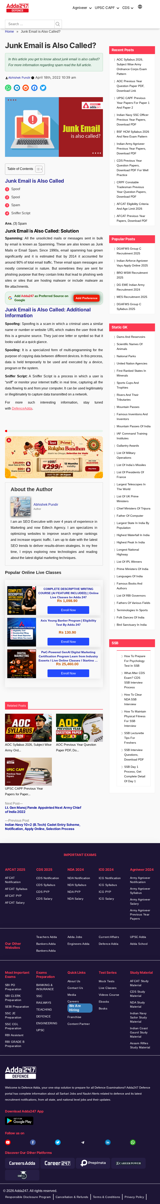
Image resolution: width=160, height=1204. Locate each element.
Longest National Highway (128, 552)
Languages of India (130, 576)
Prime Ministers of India (132, 569)
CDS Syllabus (45, 885)
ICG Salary (106, 898)
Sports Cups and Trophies (128, 385)
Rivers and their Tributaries (128, 397)
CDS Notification (47, 878)
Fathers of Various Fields (133, 602)
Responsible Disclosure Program (28, 1197)
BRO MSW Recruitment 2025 (132, 275)
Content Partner (79, 1024)
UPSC (40, 1030)
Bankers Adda (46, 943)
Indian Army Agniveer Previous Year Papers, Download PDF (131, 148)
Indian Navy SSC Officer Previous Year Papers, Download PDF (133, 119)
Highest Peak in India (131, 542)
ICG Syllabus (108, 885)
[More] (140, 7)
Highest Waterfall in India (133, 535)
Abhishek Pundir (19, 77)
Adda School (139, 943)
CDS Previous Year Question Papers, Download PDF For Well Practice (132, 168)
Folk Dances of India (130, 617)
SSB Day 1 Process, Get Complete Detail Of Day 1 (134, 774)
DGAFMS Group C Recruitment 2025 (129, 251)
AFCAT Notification (13, 880)
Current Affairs (109, 937)
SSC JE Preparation (13, 1015)
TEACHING (44, 1009)
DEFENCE (43, 1016)
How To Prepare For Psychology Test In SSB (134, 660)
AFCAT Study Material (139, 983)
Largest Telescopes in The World (131, 487)
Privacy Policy (134, 1197)
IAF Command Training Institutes (132, 436)
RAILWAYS (43, 1002)
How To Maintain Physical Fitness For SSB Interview (135, 718)
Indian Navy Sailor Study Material (138, 1017)
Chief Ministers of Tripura (133, 508)
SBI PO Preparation (13, 987)
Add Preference (87, 298)
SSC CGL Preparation (13, 1026)
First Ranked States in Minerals (131, 373)
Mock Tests (106, 981)
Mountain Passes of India (134, 426)
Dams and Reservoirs (131, 336)
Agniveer (79, 8)
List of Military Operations (126, 455)
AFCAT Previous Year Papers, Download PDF (132, 218)
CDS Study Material (137, 993)
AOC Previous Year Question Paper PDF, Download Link (130, 85)
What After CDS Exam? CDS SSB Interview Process (134, 680)
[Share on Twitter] (43, 88)
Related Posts (16, 705)
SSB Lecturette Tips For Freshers (134, 737)
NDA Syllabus (77, 885)
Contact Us (75, 988)
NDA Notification (79, 878)
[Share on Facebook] (34, 88)
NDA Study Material (137, 1004)
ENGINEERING (47, 1023)
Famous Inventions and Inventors (132, 416)
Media (72, 994)
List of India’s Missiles (131, 465)
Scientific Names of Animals (129, 346)
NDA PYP (74, 891)
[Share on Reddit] (25, 88)
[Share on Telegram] (17, 88)
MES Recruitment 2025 (132, 297)
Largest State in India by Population (133, 525)
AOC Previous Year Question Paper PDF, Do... (76, 747)
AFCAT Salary (15, 902)
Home (9, 31)
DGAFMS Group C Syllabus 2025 (129, 306)
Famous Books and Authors (129, 586)
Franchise (74, 1017)
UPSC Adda (138, 937)
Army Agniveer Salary (140, 901)
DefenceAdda (22, 408)
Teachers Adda (46, 937)
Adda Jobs (75, 937)
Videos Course (109, 994)
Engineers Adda (79, 943)
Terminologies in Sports (132, 610)
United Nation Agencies (132, 363)
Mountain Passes (128, 407)
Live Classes (107, 988)
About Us (74, 981)
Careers (74, 1006)
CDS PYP (42, 891)
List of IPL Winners (129, 561)
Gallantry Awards (128, 445)
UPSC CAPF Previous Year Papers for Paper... (24, 791)
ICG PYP (105, 891)
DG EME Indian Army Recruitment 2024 (131, 287)
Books (103, 1008)
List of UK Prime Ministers (128, 499)
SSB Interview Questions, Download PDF (134, 754)
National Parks (126, 356)
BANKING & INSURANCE (45, 987)
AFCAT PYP (13, 895)
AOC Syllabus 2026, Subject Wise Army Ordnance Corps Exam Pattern (132, 67)
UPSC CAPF (105, 8)
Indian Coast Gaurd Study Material (139, 1032)
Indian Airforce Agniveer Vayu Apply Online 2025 (132, 263)
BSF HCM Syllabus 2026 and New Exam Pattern (133, 134)
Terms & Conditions (106, 1197)
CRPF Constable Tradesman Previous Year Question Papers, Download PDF (131, 189)
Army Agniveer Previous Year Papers (140, 914)
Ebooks (104, 1001)
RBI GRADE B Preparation (15, 1044)
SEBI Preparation (17, 1006)
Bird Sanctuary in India (132, 624)
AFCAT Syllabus (16, 889)
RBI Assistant (14, 1035)
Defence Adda (108, 943)
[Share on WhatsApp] (8, 88)
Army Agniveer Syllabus (140, 890)
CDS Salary (44, 898)
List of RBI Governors (131, 595)
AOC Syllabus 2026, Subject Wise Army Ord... (28, 747)
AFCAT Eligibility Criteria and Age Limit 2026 (133, 206)
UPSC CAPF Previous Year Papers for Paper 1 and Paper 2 (133, 102)
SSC (39, 996)
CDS (126, 8)
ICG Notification (110, 878)
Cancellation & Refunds (72, 1197)
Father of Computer (130, 515)
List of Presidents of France (130, 475)
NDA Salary (75, 898)
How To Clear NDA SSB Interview (133, 699)
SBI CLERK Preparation (13, 998)
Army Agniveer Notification (140, 880)
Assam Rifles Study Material (140, 1045)
